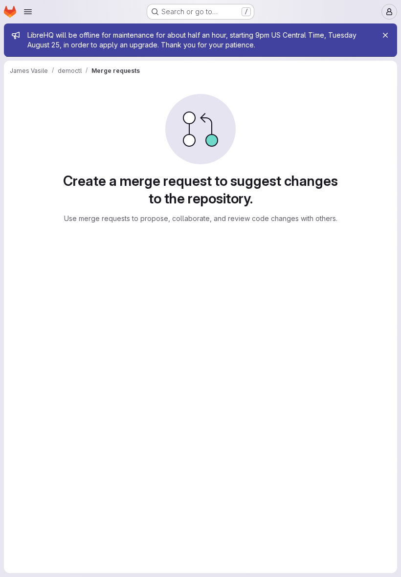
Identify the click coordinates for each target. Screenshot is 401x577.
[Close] (385, 35)
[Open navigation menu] (28, 12)
